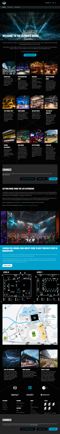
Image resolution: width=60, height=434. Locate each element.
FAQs (31, 409)
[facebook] (46, 408)
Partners (17, 410)
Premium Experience (20, 403)
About (31, 403)
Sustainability (5, 407)
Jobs (31, 405)
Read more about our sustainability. (30, 205)
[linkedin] (54, 404)
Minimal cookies (42, 429)
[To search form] (53, 3)
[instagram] (50, 404)
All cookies (53, 429)
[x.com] (46, 404)
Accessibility (4, 409)
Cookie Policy (33, 411)
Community (4, 405)
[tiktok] (50, 408)
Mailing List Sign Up (34, 407)
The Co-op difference (20, 412)
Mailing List (48, 2)
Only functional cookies (28, 429)
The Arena (4, 403)
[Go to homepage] (4, 3)
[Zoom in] (3, 73)
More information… (6, 174)
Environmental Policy (34, 413)
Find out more (7, 265)
